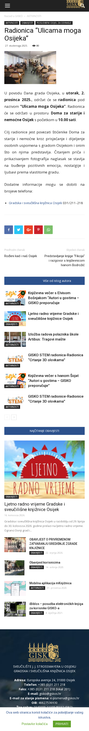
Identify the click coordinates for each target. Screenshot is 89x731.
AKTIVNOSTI (34, 16)
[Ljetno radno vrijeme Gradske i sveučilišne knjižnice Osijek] (15, 318)
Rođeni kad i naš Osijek (20, 256)
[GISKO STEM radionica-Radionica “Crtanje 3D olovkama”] (15, 360)
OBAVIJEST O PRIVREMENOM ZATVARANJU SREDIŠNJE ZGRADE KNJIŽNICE (53, 544)
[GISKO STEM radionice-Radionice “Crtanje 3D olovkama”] (15, 401)
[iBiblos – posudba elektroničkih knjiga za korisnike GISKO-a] (15, 609)
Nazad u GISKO (13, 16)
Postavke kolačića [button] (35, 724)
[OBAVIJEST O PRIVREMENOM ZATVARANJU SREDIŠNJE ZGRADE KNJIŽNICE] (15, 544)
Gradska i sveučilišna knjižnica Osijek (35, 203)
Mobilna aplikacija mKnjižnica (50, 583)
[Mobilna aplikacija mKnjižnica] (15, 588)
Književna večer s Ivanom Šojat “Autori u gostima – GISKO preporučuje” (53, 380)
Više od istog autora (57, 280)
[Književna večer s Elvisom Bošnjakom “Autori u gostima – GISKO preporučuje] (15, 298)
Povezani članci (29, 280)
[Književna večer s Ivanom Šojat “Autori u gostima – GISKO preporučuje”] (15, 380)
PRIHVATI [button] (62, 724)
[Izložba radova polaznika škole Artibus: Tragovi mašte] (15, 339)
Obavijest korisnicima (44, 562)
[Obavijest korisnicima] (14, 567)
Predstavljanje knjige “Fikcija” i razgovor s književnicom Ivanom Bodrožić (64, 260)
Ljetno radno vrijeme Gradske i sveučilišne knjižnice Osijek (34, 506)
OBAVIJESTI (27, 22)
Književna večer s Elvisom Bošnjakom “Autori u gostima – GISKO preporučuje (53, 298)
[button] (83, 6)
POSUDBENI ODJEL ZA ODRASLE (54, 22)
